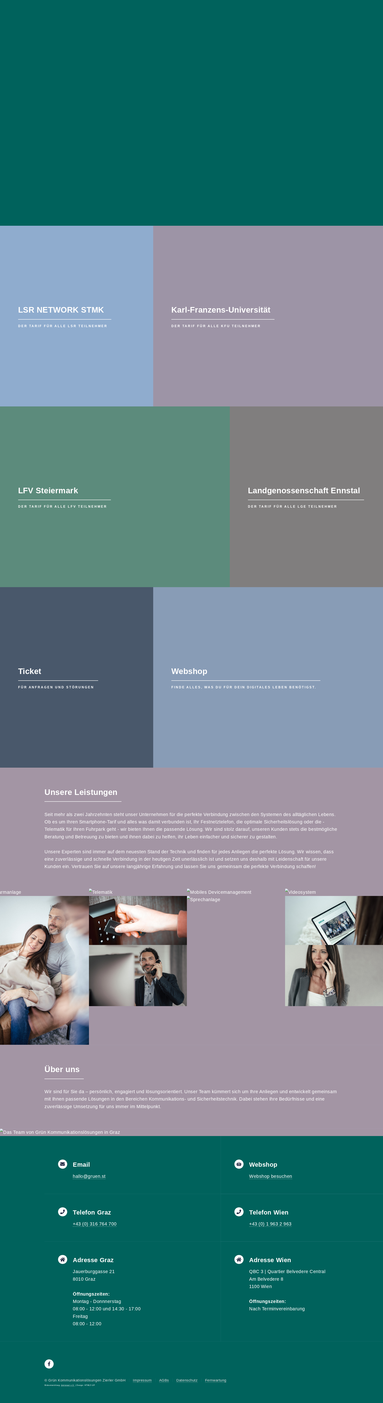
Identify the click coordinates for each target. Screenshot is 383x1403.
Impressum (142, 1380)
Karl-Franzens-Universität (220, 309)
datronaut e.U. (68, 1385)
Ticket (29, 671)
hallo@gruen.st (89, 1176)
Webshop (189, 671)
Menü (361, 7)
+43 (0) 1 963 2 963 (270, 1223)
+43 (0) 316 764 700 (95, 1223)
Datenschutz (186, 1380)
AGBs (164, 1380)
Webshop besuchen (270, 1176)
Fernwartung (215, 1380)
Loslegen (227, 136)
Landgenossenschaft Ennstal (304, 490)
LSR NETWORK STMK (61, 309)
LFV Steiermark (48, 490)
